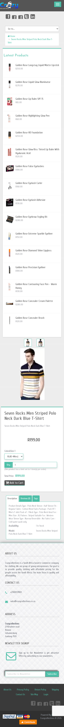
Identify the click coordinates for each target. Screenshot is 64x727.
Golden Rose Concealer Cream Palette (34, 301)
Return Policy (40, 689)
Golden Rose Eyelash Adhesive (30, 200)
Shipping (55, 689)
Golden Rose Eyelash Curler (29, 183)
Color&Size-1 (9, 451)
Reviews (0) (25, 498)
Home (12, 36)
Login (46, 694)
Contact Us (20, 694)
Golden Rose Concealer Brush (30, 317)
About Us (7, 689)
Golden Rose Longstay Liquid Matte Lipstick (37, 65)
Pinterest (20, 16)
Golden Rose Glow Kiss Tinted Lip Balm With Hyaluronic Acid (37, 151)
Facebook (7, 16)
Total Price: (14, 476)
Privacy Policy (23, 689)
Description (12, 498)
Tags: (36, 498)
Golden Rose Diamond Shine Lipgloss (34, 250)
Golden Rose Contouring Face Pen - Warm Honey (36, 286)
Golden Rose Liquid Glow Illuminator (33, 82)
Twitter (26, 16)
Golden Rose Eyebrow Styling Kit (31, 216)
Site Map (34, 694)
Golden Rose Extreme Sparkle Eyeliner (34, 233)
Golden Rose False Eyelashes (30, 166)
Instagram (14, 16)
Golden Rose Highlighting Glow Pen (32, 115)
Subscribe (52, 674)
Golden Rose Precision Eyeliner (31, 267)
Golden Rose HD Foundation (29, 132)
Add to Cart (16, 483)
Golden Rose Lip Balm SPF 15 (29, 98)
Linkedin (32, 16)
